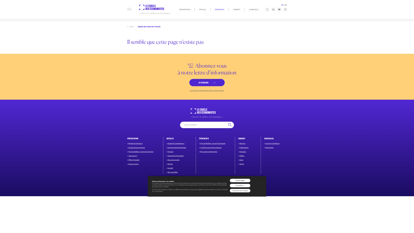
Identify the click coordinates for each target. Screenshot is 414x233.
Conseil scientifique (272, 143)
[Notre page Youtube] (279, 9)
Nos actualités (173, 172)
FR (282, 5)
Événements (219, 9)
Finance (170, 152)
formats (241, 138)
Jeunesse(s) (132, 156)
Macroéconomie (173, 160)
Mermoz (242, 143)
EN (286, 5)
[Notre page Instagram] (285, 9)
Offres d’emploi (134, 160)
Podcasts (242, 152)
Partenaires (269, 147)
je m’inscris (204, 82)
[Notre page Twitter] (267, 9)
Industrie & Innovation (176, 156)
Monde (170, 164)
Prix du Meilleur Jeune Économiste (140, 152)
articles (170, 138)
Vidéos (241, 156)
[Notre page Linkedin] (273, 9)
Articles (202, 9)
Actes (241, 160)
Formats (236, 9)
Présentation (184, 9)
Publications (244, 147)
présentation (132, 138)
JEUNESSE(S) (253, 9)
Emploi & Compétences (176, 143)
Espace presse (133, 164)
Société (170, 168)
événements (204, 138)
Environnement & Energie (177, 147)
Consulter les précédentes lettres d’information (207, 90)
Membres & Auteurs (135, 143)
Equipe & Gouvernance (136, 147)
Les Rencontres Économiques (211, 147)
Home (131, 27)
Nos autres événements (208, 152)
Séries (241, 164)
